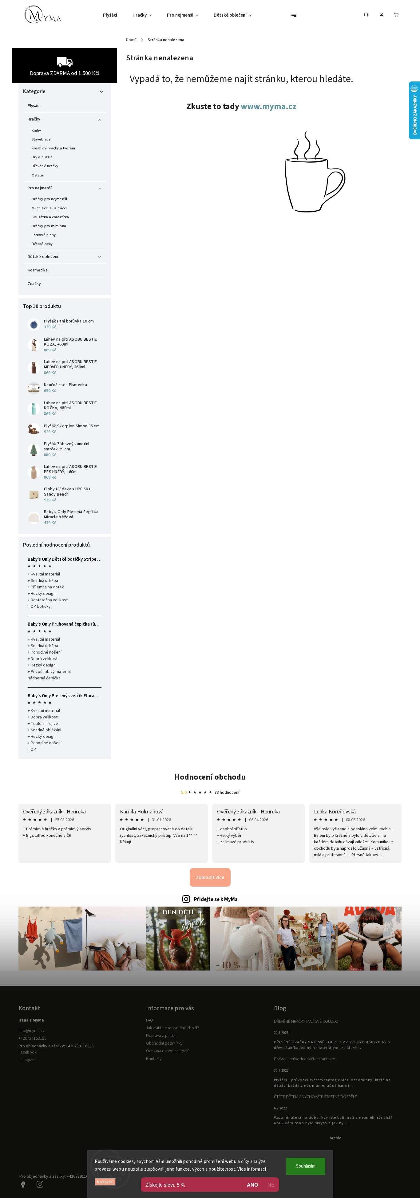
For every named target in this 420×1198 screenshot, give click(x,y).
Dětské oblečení (43, 257)
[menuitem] (114, 15)
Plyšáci (34, 106)
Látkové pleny (44, 235)
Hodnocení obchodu (210, 777)
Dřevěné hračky (45, 166)
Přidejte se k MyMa (216, 899)
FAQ (149, 1020)
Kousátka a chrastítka (50, 217)
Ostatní (38, 175)
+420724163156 (32, 1038)
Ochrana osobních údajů (167, 1051)
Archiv (335, 1138)
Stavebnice (41, 139)
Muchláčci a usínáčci (49, 208)
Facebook (27, 1052)
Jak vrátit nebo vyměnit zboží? (172, 1028)
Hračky (34, 119)
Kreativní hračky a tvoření (53, 148)
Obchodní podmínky (164, 1043)
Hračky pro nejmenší (49, 199)
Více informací (251, 1169)
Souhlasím (305, 1166)
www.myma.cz (268, 107)
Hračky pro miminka (49, 226)
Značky (34, 284)
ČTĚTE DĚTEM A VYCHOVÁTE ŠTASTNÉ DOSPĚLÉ (315, 1097)
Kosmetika (38, 270)
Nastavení (105, 1182)
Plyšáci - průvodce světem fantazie (304, 1059)
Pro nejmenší (40, 188)
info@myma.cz (31, 1031)
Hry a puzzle (42, 157)
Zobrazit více (210, 877)
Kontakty (153, 1059)
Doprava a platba (161, 1036)
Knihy (36, 130)
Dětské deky (42, 244)
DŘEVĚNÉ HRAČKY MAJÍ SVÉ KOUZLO (306, 1021)
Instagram (27, 1060)
